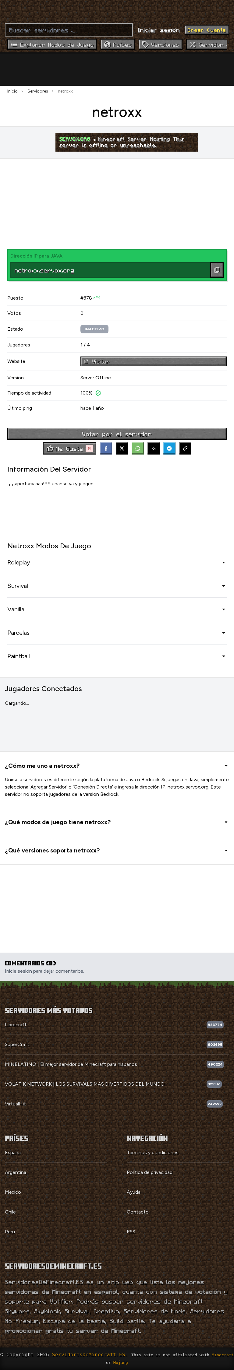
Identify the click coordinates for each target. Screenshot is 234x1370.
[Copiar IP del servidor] (217, 270)
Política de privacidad (149, 1172)
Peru (10, 1232)
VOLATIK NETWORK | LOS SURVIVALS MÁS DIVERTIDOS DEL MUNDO (85, 1084)
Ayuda (133, 1192)
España (13, 1152)
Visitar (101, 361)
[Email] (153, 448)
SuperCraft (17, 1044)
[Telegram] (169, 448)
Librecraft (16, 1025)
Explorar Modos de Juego (57, 44)
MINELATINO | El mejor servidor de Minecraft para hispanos (71, 1064)
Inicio (12, 91)
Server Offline (95, 378)
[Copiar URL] (185, 448)
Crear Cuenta (207, 29)
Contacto (138, 1212)
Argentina (15, 1172)
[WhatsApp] (138, 448)
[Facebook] (106, 448)
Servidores (37, 91)
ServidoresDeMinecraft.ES (88, 1355)
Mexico (13, 1192)
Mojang (120, 1362)
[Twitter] (122, 448)
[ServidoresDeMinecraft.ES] (117, 9)
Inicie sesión (18, 971)
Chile (10, 1212)
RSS (131, 1232)
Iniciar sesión (159, 29)
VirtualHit (15, 1104)
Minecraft (223, 1355)
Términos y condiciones (153, 1152)
